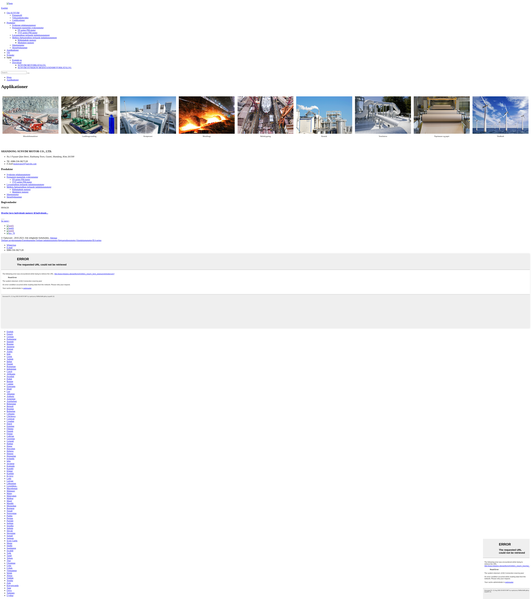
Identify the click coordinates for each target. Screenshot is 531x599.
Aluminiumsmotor (84, 240)
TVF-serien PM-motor (27, 33)
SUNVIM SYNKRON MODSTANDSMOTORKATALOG (44, 67)
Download (16, 62)
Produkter (11, 23)
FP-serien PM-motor (27, 30)
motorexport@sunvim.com (25, 164)
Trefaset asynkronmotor (11, 240)
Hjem (9, 77)
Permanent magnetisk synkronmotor (28, 28)
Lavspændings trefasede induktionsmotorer (31, 35)
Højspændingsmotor (67, 240)
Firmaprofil (17, 15)
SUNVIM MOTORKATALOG (32, 65)
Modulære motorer (26, 42)
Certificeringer (18, 20)
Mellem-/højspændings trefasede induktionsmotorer (34, 38)
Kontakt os (17, 60)
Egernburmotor (28, 240)
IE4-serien (96, 240)
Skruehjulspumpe (19, 47)
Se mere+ (5, 221)
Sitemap (53, 238)
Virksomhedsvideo (20, 18)
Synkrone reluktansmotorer (24, 25)
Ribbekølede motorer (27, 40)
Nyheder (10, 55)
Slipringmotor (18, 45)
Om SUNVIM (13, 13)
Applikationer (13, 50)
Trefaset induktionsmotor (46, 240)
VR (8, 52)
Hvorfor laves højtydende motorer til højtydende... (24, 213)
